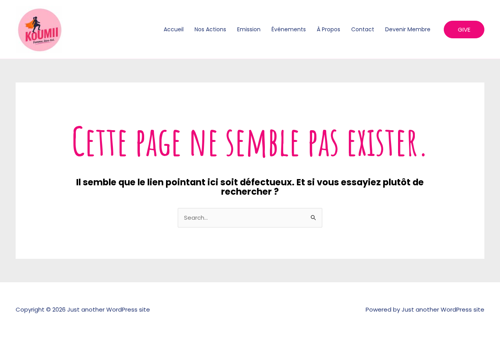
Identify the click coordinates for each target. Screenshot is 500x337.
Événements (288, 29)
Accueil (174, 29)
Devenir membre (407, 29)
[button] (464, 29)
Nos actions (210, 29)
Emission (249, 29)
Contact (362, 29)
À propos (328, 29)
